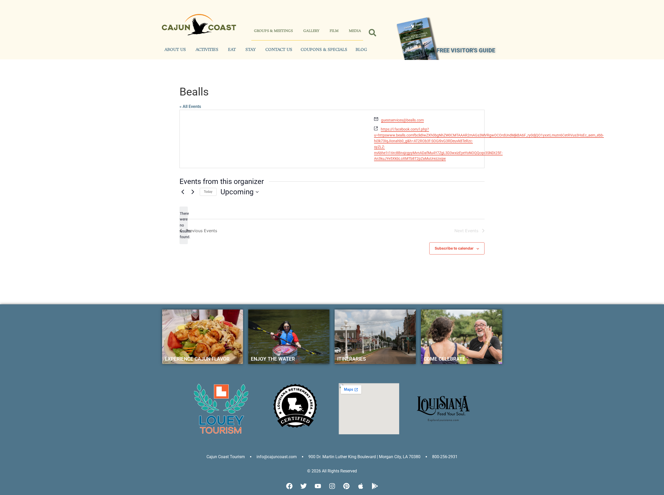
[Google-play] (374, 485)
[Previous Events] (182, 192)
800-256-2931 (445, 456)
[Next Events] (193, 192)
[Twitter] (303, 485)
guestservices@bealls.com (402, 120)
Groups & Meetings (273, 31)
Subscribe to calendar (454, 248)
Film (334, 31)
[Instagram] (332, 485)
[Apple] (360, 485)
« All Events (190, 106)
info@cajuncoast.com (277, 456)
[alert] (183, 225)
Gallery (311, 31)
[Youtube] (317, 485)
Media (355, 31)
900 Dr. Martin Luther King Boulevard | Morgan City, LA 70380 (364, 456)
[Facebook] (289, 485)
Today (208, 192)
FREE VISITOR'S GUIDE (466, 50)
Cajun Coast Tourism (225, 456)
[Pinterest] (346, 485)
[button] (372, 33)
